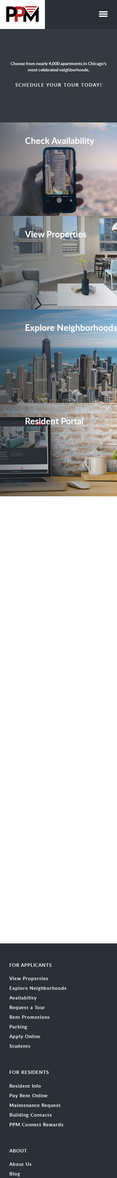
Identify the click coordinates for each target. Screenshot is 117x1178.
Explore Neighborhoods (38, 988)
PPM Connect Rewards (36, 1125)
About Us (20, 1164)
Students (20, 1046)
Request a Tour (27, 1007)
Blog (14, 1174)
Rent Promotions (29, 1017)
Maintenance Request (35, 1105)
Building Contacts (30, 1115)
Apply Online (25, 1036)
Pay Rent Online (28, 1096)
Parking (18, 1027)
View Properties (28, 978)
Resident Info (25, 1086)
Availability (23, 998)
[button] (103, 12)
